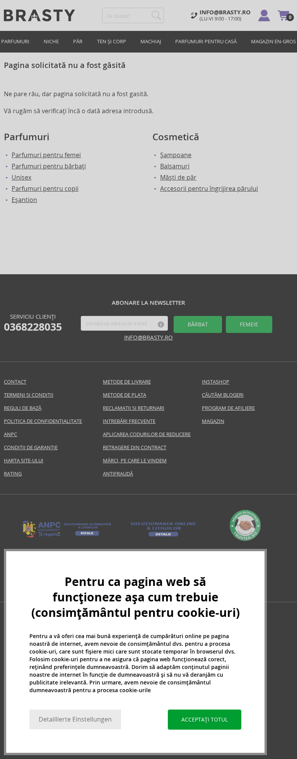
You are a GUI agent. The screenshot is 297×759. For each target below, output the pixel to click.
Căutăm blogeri (223, 395)
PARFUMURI (15, 41)
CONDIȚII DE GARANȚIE (31, 447)
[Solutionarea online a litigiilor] (163, 537)
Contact (15, 382)
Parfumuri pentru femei (46, 155)
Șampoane (175, 155)
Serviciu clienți (33, 323)
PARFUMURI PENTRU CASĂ (206, 41)
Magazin (213, 421)
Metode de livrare (127, 382)
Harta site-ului (23, 460)
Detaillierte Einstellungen (75, 719)
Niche (51, 41)
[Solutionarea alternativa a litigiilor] (66, 537)
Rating (13, 473)
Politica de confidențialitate (43, 421)
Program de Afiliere (228, 408)
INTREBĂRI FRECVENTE (129, 421)
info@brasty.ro (148, 337)
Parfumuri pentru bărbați (49, 166)
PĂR (77, 41)
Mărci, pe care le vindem (135, 460)
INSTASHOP (215, 382)
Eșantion (24, 200)
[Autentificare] (264, 15)
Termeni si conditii (28, 395)
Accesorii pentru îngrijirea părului (209, 189)
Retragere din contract (134, 447)
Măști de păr (178, 177)
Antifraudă (118, 473)
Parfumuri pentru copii (45, 189)
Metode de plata (124, 395)
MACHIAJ (150, 41)
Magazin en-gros (273, 41)
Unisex (21, 177)
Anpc (10, 434)
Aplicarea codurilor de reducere (147, 434)
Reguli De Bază (22, 408)
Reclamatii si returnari (133, 408)
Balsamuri (174, 166)
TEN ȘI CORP (111, 41)
